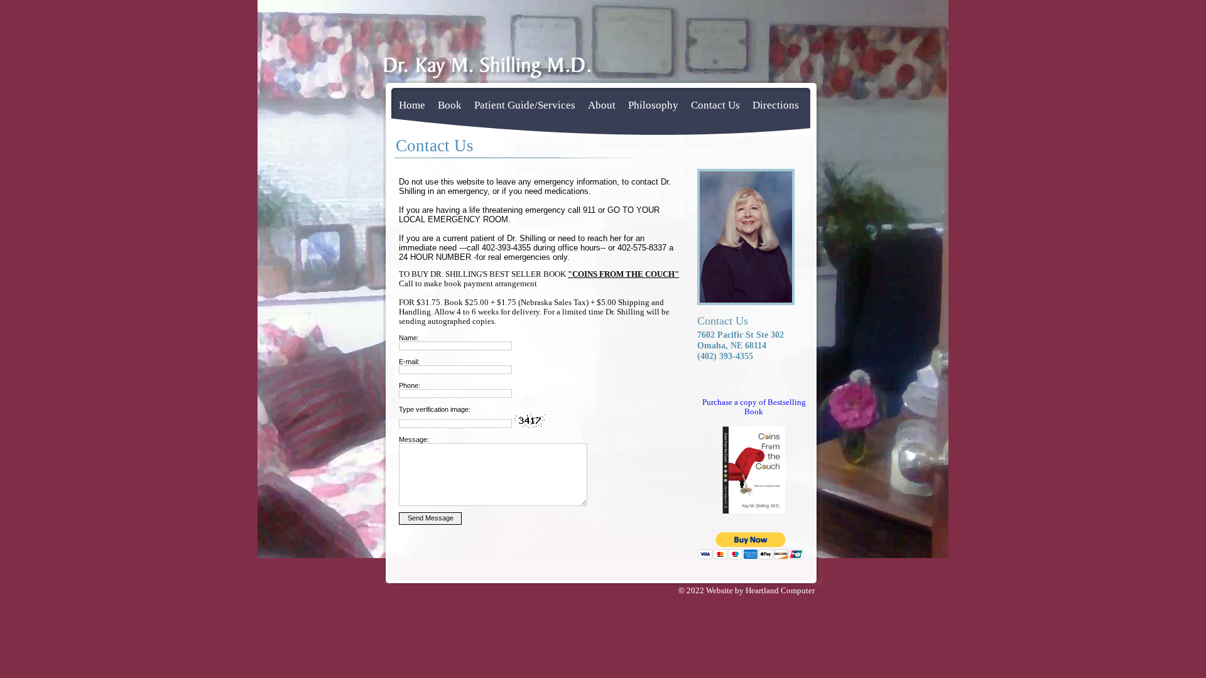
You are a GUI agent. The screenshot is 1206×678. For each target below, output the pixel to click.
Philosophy (653, 105)
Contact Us (715, 105)
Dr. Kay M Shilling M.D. (486, 69)
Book (450, 105)
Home (412, 105)
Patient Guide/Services (524, 105)
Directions (775, 105)
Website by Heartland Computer (760, 590)
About (602, 105)
